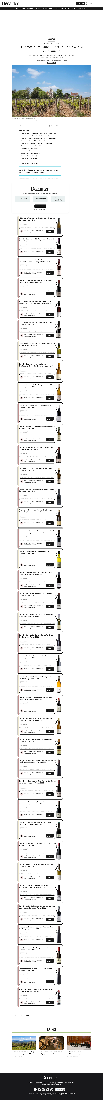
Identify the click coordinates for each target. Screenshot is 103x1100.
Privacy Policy (60, 1082)
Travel (56, 8)
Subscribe (80, 3)
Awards (73, 8)
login (55, 193)
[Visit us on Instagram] (51, 1089)
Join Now (49, 231)
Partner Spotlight (82, 8)
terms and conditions (69, 1082)
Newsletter (59, 125)
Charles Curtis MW (41, 60)
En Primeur (56, 43)
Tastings (65, 60)
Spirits (61, 8)
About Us (31, 1082)
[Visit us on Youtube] (43, 1089)
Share (23, 125)
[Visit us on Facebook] (39, 1089)
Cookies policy (51, 1082)
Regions (45, 8)
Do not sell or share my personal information (51, 1084)
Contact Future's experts (40, 1082)
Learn (51, 8)
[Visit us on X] (35, 1089)
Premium (38, 8)
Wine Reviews (30, 8)
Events (67, 8)
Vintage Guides (48, 43)
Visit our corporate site (70, 1093)
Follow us (52, 125)
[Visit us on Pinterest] (47, 1089)
